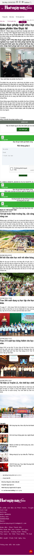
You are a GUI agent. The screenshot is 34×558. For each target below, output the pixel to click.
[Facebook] (20, 2)
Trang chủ (4, 17)
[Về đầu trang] (31, 551)
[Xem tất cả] (3, 8)
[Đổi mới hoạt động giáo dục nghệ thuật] (4, 438)
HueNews (26, 2)
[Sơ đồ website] (17, 2)
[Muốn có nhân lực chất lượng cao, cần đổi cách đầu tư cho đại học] (4, 448)
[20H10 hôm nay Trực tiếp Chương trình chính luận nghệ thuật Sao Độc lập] (4, 467)
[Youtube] (23, 2)
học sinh (20, 119)
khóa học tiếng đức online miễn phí (10, 482)
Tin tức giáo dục (20, 17)
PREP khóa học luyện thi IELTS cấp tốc (11, 487)
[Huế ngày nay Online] (19, 8)
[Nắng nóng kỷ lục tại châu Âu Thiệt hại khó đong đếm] (4, 458)
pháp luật (14, 119)
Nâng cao (3, 119)
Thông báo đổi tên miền (10, 544)
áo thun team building (9, 490)
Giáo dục (11, 17)
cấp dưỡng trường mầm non (10, 475)
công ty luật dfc (6, 478)
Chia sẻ (23, 22)
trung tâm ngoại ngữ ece (7, 484)
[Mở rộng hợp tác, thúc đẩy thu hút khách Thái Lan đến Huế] (4, 429)
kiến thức (9, 119)
